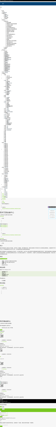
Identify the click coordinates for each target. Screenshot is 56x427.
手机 (1, 346)
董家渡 (8, 83)
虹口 (5, 115)
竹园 (7, 120)
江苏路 (8, 98)
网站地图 (1, 399)
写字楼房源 (6, 178)
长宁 (5, 102)
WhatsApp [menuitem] (4, 208)
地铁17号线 (6, 164)
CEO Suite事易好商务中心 (11, 27)
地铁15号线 (6, 162)
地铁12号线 (6, 158)
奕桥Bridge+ (6, 68)
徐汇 (5, 114)
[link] (16, 318)
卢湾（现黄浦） (7, 86)
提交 (1, 348)
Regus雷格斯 (9, 22)
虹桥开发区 (8, 100)
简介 (3, 193)
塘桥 (7, 127)
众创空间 (5, 47)
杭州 (5, 137)
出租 (1, 216)
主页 (3, 201)
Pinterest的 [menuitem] (8, 208)
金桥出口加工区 (9, 128)
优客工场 (5, 53)
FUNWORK (5, 62)
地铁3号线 (6, 146)
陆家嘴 (8, 116)
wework (5, 51)
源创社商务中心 (9, 35)
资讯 (3, 184)
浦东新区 (5, 112)
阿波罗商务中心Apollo (10, 30)
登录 (1, 416)
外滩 (7, 79)
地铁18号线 (6, 173)
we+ (5, 61)
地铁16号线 (6, 163)
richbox (8, 39)
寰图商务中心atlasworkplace (12, 28)
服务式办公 (6, 21)
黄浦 (5, 80)
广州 (5, 138)
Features (3, 197)
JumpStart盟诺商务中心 (11, 44)
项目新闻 (5, 176)
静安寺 (8, 92)
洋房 (5, 13)
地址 (3, 195)
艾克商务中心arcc (10, 25)
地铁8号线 (6, 150)
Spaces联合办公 (7, 65)
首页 (3, 3)
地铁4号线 (6, 147)
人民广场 (8, 75)
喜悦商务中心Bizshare (10, 31)
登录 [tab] (3, 409)
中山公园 (8, 99)
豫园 (7, 82)
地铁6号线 (6, 151)
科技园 (5, 12)
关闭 (3, 406)
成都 (5, 141)
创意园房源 (6, 179)
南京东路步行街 (9, 82)
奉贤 (5, 126)
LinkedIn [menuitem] (16, 208)
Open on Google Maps (3, 258)
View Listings (4, 341)
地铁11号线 (6, 156)
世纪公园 (8, 113)
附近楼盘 (4, 198)
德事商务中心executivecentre (12, 23)
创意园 (3, 13)
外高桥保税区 (9, 129)
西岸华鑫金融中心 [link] (5, 321)
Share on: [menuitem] (3, 207)
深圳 (5, 139)
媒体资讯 (5, 186)
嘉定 (5, 128)
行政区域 (3, 78)
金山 (5, 133)
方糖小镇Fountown (7, 57)
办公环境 (5, 195)
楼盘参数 (4, 196)
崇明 (5, 130)
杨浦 (5, 116)
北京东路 (8, 78)
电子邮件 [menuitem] (19, 208)
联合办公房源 (6, 171)
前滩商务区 (8, 117)
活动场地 (5, 16)
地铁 (3, 149)
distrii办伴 (6, 52)
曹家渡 (8, 94)
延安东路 (8, 86)
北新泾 (8, 109)
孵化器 (5, 48)
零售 (3, 74)
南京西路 (8, 97)
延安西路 (8, 110)
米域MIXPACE (6, 56)
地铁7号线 (6, 152)
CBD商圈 (3, 280)
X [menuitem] (14, 208)
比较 (1, 406)
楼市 (5, 189)
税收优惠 (5, 194)
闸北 (5, 101)
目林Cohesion (9, 38)
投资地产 (5, 191)
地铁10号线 (6, 155)
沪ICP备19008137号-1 (4, 401)
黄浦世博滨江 (9, 90)
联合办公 (3, 49)
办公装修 (5, 197)
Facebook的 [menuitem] (12, 208)
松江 (5, 132)
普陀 (5, 125)
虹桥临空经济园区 (10, 111)
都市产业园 (6, 17)
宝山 (5, 129)
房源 (3, 175)
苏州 (5, 134)
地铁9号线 (6, 154)
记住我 (2, 415)
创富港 (8, 32)
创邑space (6, 72)
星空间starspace (7, 64)
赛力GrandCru (9, 26)
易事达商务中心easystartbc (11, 40)
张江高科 (8, 120)
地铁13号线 (6, 167)
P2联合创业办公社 (10, 36)
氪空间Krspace (6, 55)
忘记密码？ (6, 415)
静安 (5, 90)
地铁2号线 (6, 145)
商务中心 (3, 19)
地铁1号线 (6, 143)
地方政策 (5, 193)
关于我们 (3, 186)
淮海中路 (8, 87)
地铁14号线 (6, 160)
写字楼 (3, 6)
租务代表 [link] (2, 332)
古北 (7, 107)
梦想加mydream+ (7, 66)
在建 (3, 216)
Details (1, 329)
